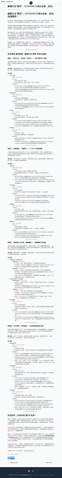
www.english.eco (25, 475)
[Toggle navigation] (59, 1)
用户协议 (41, 475)
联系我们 (36, 475)
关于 (32, 475)
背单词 (12, 454)
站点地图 (51, 475)
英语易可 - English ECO (7, 1)
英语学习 (16, 454)
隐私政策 (46, 475)
